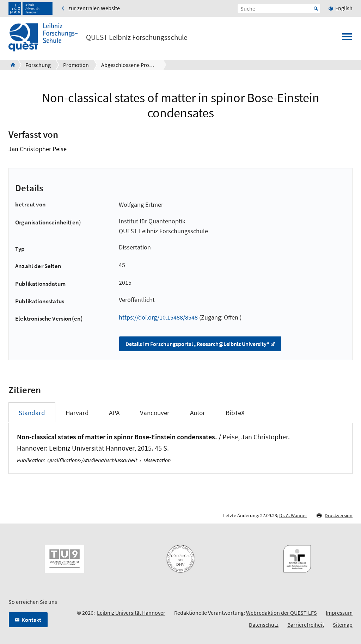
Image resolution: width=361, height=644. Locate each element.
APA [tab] (114, 412)
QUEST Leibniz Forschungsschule (136, 37)
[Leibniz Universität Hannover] (30, 8)
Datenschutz (264, 624)
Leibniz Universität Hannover (131, 612)
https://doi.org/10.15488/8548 (158, 317)
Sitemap (343, 624)
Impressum (339, 612)
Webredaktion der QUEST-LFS (281, 612)
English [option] (344, 8)
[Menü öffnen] (347, 38)
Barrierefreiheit (305, 624)
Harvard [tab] (77, 412)
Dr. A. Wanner (293, 515)
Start (316, 8)
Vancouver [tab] (155, 412)
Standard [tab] (32, 412)
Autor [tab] (197, 412)
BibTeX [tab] (235, 412)
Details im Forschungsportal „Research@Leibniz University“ (197, 343)
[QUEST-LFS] (10, 65)
